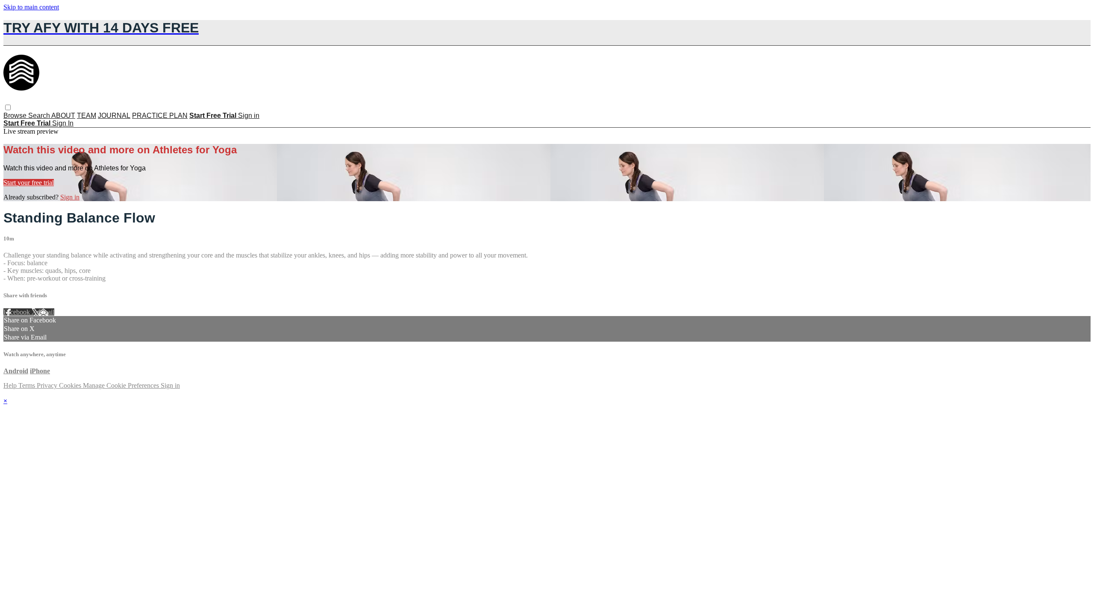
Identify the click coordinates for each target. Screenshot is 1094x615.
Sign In (63, 123)
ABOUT (63, 115)
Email (46, 312)
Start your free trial (28, 182)
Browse (15, 115)
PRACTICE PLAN (160, 115)
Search (39, 115)
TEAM (86, 115)
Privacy (48, 385)
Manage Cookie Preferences (122, 385)
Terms (27, 385)
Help (10, 385)
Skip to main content (31, 7)
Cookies (71, 385)
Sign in (248, 115)
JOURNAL (114, 115)
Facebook (17, 312)
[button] (8, 107)
